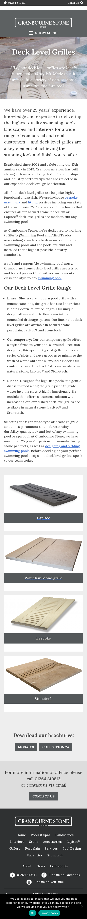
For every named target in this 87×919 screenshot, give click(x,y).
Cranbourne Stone (43, 23)
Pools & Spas (40, 835)
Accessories (52, 842)
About (27, 866)
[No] (82, 906)
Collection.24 (55, 747)
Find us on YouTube (49, 882)
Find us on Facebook (64, 875)
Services (51, 848)
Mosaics (26, 747)
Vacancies (34, 855)
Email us (73, 2)
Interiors (17, 842)
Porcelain (32, 848)
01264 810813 (17, 2)
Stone (33, 842)
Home (21, 835)
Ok (33, 913)
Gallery (14, 848)
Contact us (43, 796)
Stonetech (55, 855)
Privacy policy (49, 913)
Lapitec (73, 842)
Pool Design (72, 848)
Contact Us (59, 866)
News (40, 866)
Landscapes (64, 835)
